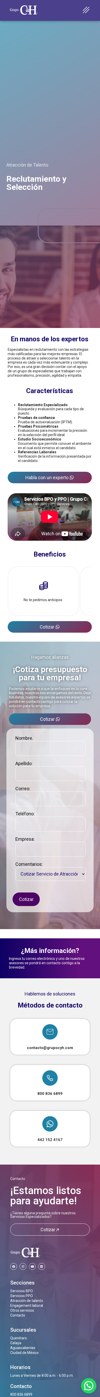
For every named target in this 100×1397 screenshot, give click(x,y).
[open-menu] (86, 10)
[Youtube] (32, 1266)
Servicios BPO (21, 1291)
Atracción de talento (26, 1301)
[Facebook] (13, 1266)
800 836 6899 (50, 1093)
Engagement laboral (26, 1305)
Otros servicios (22, 1310)
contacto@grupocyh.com (50, 1047)
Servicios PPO (21, 1296)
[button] (88, 1385)
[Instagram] (22, 1266)
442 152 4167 (50, 1139)
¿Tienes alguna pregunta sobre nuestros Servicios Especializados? (43, 1215)
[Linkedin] (41, 1266)
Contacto (17, 1179)
